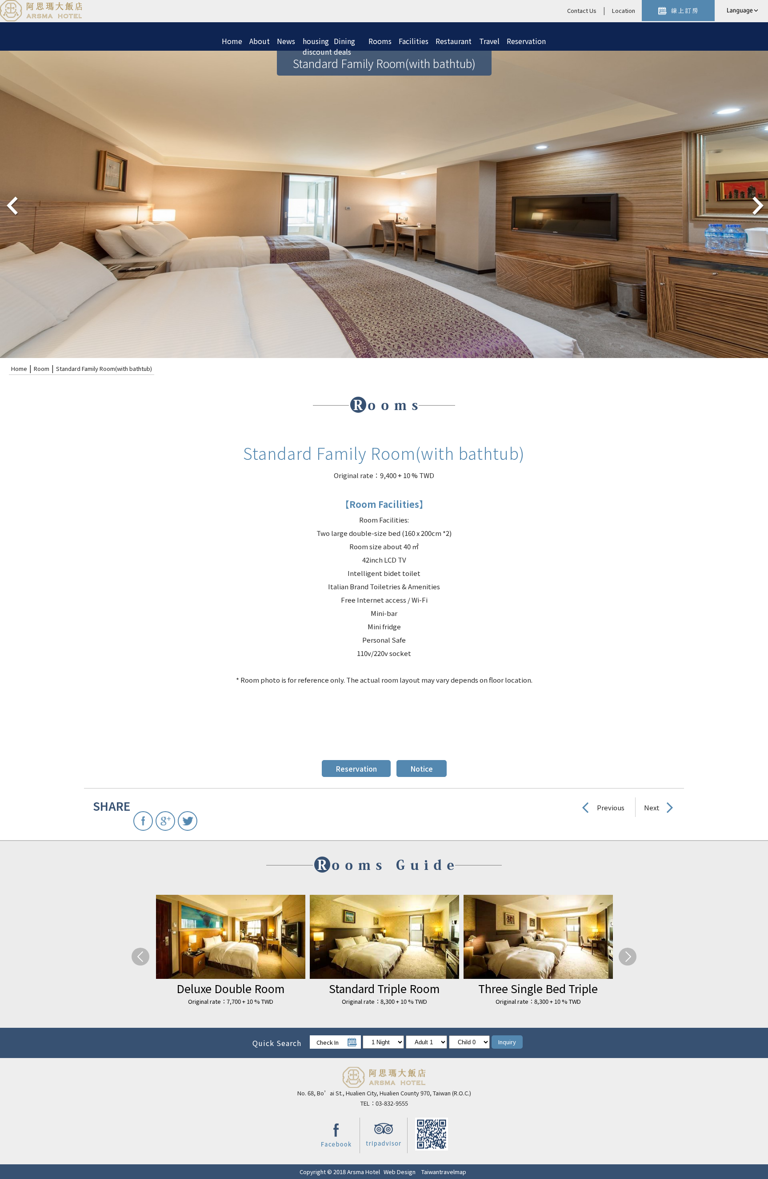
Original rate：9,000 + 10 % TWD (353, 1001)
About (259, 41)
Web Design (400, 1171)
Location (623, 10)
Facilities (413, 41)
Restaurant (454, 41)
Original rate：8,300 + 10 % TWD (200, 1001)
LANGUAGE (741, 10)
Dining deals (344, 43)
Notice (421, 768)
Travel (489, 41)
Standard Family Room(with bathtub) (104, 368)
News (286, 41)
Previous (610, 807)
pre (11, 204)
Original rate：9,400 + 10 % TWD (507, 1001)
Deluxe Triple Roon (353, 988)
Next (652, 807)
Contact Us (581, 10)
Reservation (526, 41)
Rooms (380, 41)
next (757, 204)
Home (232, 41)
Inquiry (507, 1042)
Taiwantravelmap (443, 1171)
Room (41, 368)
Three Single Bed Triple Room (200, 988)
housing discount (315, 43)
